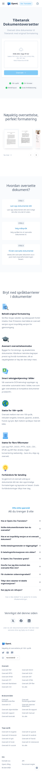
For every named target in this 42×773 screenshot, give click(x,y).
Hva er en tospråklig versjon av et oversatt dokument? (20, 538)
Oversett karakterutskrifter (8, 700)
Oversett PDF (6, 670)
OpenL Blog (6, 764)
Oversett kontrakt (8, 716)
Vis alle (24, 716)
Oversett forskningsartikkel (28, 700)
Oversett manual (28, 713)
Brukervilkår (6, 768)
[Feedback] (12, 652)
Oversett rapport (8, 713)
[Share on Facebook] (21, 621)
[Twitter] (3, 652)
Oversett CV (6, 704)
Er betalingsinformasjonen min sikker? (18, 552)
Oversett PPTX (7, 673)
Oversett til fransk (28, 739)
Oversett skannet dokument (28, 705)
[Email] (7, 652)
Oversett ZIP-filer (28, 683)
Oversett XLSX (27, 673)
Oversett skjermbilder (10, 709)
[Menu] (3, 4)
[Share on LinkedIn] (29, 621)
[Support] (36, 767)
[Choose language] (3, 658)
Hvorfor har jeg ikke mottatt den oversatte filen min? (15, 566)
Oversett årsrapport (29, 709)
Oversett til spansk (29, 732)
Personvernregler (28, 764)
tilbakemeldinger (20, 599)
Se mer (7, 155)
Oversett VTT (6, 680)
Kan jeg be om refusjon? (11, 590)
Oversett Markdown (9, 683)
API (23, 761)
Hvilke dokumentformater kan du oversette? (16, 528)
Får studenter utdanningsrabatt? (16, 574)
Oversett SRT (27, 677)
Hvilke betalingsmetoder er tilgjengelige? (19, 545)
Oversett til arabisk (29, 735)
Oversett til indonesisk (30, 742)
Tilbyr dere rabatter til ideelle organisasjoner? (14, 582)
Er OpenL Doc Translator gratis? (15, 558)
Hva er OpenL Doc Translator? (14, 521)
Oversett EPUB (7, 677)
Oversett (19, 72)
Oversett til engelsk (9, 732)
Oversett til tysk (7, 739)
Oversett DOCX (27, 670)
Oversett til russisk (9, 745)
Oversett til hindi (8, 742)
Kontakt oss (6, 761)
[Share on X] (13, 621)
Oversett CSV (6, 687)
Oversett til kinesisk (9, 735)
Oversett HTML (27, 680)
